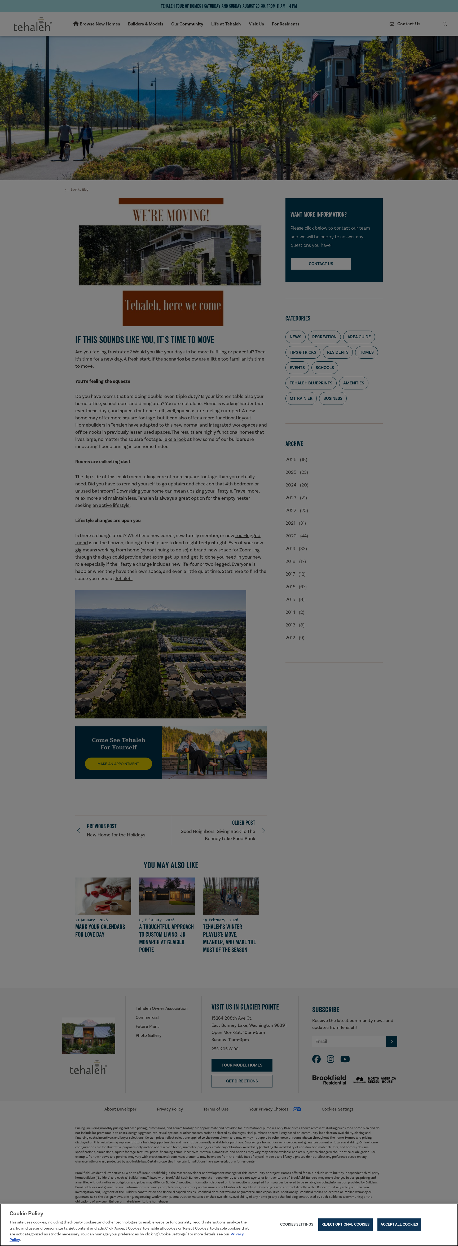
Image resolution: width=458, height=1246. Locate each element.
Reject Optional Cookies (345, 1224)
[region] (229, 1225)
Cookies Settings (296, 1224)
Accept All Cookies (399, 1224)
